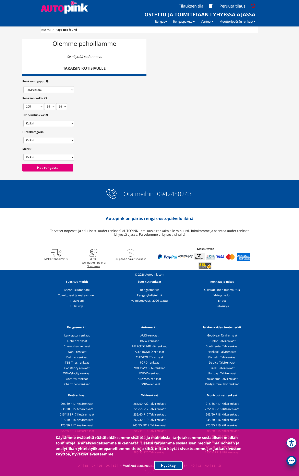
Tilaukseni (77, 300)
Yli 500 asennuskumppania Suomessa (94, 262)
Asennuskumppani (77, 290)
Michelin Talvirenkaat (222, 357)
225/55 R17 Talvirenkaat (149, 409)
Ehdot (222, 300)
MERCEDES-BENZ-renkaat (149, 346)
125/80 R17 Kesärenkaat (77, 425)
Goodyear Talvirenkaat (222, 335)
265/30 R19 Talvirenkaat (149, 420)
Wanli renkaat (77, 352)
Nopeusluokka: (34, 115)
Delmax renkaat (77, 357)
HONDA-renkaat (149, 384)
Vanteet (206, 21)
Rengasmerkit (149, 290)
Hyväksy (168, 465)
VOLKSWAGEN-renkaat (149, 368)
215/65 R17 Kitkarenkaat (222, 404)
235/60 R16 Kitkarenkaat (222, 420)
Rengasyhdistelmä (149, 295)
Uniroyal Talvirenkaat (222, 373)
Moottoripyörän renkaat (236, 21)
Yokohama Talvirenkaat (222, 379)
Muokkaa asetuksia (137, 465)
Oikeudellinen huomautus (222, 290)
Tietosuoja (222, 306)
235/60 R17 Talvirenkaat (149, 414)
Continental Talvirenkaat (222, 346)
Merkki (27, 149)
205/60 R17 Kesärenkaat (77, 404)
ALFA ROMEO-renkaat (149, 352)
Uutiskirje (76, 306)
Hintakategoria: (33, 132)
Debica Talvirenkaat (222, 362)
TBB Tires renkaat (77, 362)
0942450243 (173, 194)
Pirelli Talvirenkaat (222, 368)
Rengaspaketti (183, 21)
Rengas (160, 21)
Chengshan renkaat (77, 346)
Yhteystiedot (222, 295)
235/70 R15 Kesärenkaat (77, 409)
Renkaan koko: (33, 98)
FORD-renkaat (149, 362)
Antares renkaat (77, 379)
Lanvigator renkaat (77, 335)
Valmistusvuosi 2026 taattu (149, 300)
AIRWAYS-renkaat (149, 379)
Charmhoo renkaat (77, 384)
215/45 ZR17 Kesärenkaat (77, 414)
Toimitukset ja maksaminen (77, 295)
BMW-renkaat (149, 341)
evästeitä (85, 437)
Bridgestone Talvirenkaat (222, 384)
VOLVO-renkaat (149, 373)
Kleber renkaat (77, 341)
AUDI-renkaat (149, 335)
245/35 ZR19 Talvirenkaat (149, 425)
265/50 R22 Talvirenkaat (149, 404)
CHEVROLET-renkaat (149, 357)
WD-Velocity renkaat (77, 373)
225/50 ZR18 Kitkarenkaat (222, 409)
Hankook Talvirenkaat (222, 352)
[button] (291, 442)
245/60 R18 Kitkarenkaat (222, 414)
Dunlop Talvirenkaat (222, 341)
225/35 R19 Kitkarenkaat (222, 425)
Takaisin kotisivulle (84, 68)
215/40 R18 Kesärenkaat (77, 420)
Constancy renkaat (76, 368)
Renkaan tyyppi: (33, 81)
